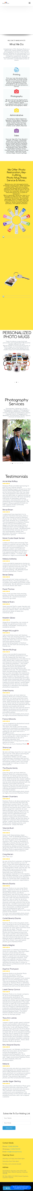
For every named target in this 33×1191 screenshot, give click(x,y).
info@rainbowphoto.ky (14, 1151)
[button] (4, 366)
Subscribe (9, 1128)
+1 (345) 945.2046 (13, 1146)
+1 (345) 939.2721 (15, 1149)
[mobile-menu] (29, 3)
